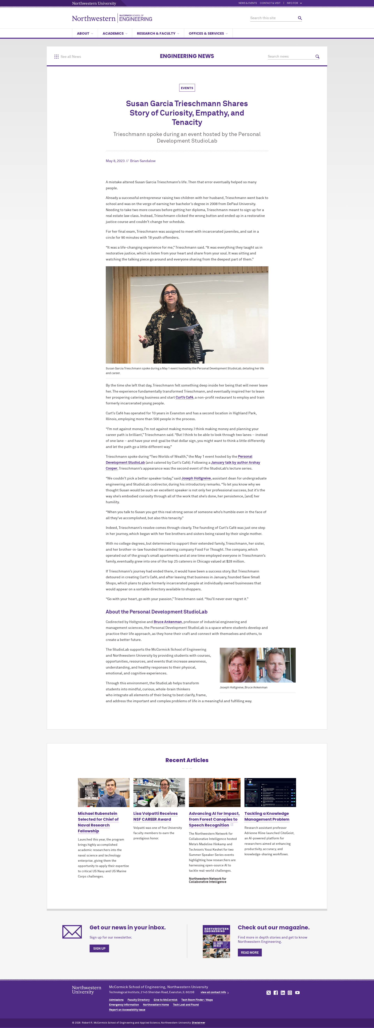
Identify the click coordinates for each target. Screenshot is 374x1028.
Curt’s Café (184, 397)
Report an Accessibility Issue (127, 1010)
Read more (250, 952)
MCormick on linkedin (283, 992)
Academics (113, 33)
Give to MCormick (165, 1000)
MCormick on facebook (275, 992)
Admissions (116, 1000)
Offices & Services (206, 33)
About (83, 33)
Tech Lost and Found (186, 1004)
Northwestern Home (156, 1004)
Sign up (99, 948)
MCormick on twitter (268, 992)
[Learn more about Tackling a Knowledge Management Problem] (270, 792)
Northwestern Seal (90, 996)
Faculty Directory (139, 1000)
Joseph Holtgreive (196, 478)
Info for (292, 3)
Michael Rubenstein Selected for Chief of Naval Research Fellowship (98, 822)
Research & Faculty (156, 33)
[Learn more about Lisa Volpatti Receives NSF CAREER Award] (159, 792)
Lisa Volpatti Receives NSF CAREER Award (155, 816)
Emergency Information (124, 1004)
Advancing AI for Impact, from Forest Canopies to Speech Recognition (214, 819)
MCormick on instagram (290, 992)
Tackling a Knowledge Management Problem (266, 816)
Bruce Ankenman (168, 622)
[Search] (300, 18)
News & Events (248, 3)
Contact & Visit (270, 3)
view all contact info (213, 992)
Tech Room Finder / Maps (197, 1000)
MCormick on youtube (297, 992)
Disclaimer (198, 1023)
